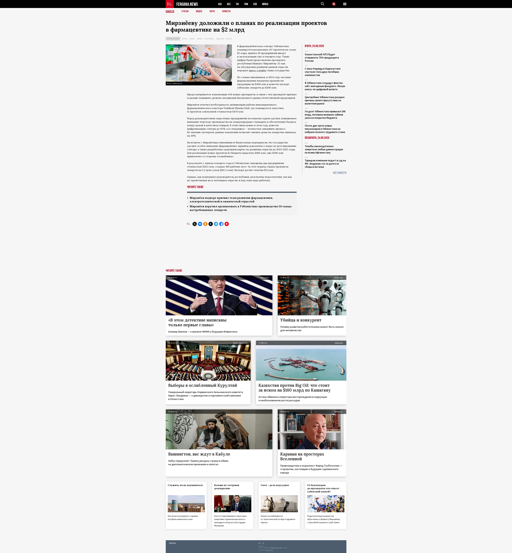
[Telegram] (216, 224)
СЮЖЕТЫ (226, 11)
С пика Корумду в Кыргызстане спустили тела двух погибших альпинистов (323, 72)
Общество (220, 39)
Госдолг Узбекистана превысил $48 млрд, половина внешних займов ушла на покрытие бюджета (325, 114)
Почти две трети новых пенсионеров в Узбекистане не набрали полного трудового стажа (325, 129)
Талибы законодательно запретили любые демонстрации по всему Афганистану (324, 149)
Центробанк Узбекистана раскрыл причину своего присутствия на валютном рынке (325, 100)
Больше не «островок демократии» (226, 487)
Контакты (172, 543)
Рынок (184, 39)
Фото (212, 11)
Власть (229, 39)
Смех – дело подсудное (275, 485)
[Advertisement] (256, 249)
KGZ (229, 4)
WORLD (265, 4)
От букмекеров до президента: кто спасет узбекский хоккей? (323, 488)
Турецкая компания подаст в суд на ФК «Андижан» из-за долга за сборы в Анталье (325, 163)
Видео (199, 11)
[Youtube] (227, 224)
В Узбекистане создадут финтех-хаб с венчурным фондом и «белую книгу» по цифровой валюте (325, 86)
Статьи (185, 11)
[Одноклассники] (205, 224)
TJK (237, 4)
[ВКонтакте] (200, 224)
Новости (170, 11)
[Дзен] (211, 224)
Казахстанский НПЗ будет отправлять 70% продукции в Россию (322, 57)
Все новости (339, 173)
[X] (195, 224)
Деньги (200, 39)
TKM (246, 4)
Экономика (209, 39)
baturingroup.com (276, 547)
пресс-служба (257, 70)
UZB (255, 4)
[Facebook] (221, 224)
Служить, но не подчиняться (185, 485)
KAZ (220, 4)
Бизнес (192, 39)
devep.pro (270, 550)
